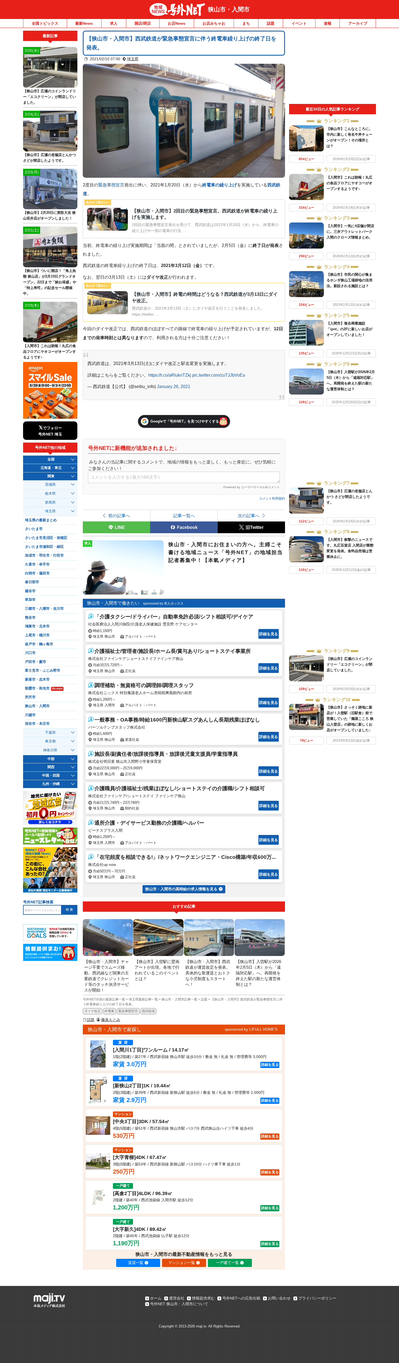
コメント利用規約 (272, 498)
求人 (114, 23)
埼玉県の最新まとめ (41, 520)
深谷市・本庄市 (37, 724)
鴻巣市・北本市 (37, 626)
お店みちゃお (213, 23)
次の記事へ (248, 515)
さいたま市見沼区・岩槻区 (46, 538)
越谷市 (30, 591)
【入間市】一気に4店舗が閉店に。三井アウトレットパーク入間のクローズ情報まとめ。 (350, 231)
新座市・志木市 (37, 679)
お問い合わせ (279, 1298)
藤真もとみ (110, 1020)
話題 (270, 23)
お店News (176, 23)
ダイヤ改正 (92, 1011)
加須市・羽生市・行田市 (44, 555)
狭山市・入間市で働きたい (113, 603)
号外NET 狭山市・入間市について (179, 1304)
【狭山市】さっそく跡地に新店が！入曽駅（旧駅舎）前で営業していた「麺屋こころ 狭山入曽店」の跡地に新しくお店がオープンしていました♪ (350, 718)
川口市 (30, 653)
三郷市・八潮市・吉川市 (44, 609)
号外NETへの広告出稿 (241, 1298)
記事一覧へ (184, 515)
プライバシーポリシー (317, 1298)
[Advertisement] (332, 67)
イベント (299, 23)
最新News (84, 23)
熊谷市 (30, 617)
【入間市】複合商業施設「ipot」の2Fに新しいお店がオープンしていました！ (349, 329)
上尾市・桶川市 (37, 635)
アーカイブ (357, 23)
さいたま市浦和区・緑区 (44, 547)
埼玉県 (132, 59)
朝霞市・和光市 (43, 688)
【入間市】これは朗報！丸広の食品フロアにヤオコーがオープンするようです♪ (349, 183)
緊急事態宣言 (111, 184)
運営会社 (176, 1298)
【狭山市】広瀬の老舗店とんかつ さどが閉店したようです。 (349, 496)
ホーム (156, 1298)
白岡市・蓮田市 (37, 573)
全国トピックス (45, 23)
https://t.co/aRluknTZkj (169, 375)
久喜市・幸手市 (37, 564)
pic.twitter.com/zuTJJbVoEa (218, 375)
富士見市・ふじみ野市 (42, 670)
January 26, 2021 (173, 386)
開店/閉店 (143, 23)
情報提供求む (203, 1298)
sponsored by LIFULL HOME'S (251, 1029)
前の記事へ (119, 515)
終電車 (109, 1011)
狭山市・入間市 (229, 9)
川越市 (30, 715)
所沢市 (30, 697)
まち (246, 23)
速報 (327, 23)
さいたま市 (34, 529)
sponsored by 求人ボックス (163, 603)
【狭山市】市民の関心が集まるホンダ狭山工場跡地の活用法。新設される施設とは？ (349, 280)
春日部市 (32, 582)
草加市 (30, 600)
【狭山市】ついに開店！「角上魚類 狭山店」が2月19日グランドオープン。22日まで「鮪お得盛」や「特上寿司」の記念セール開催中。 (49, 282)
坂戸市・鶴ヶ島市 (39, 644)
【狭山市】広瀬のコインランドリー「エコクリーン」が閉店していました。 (349, 664)
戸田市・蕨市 (35, 662)
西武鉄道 (148, 1011)
